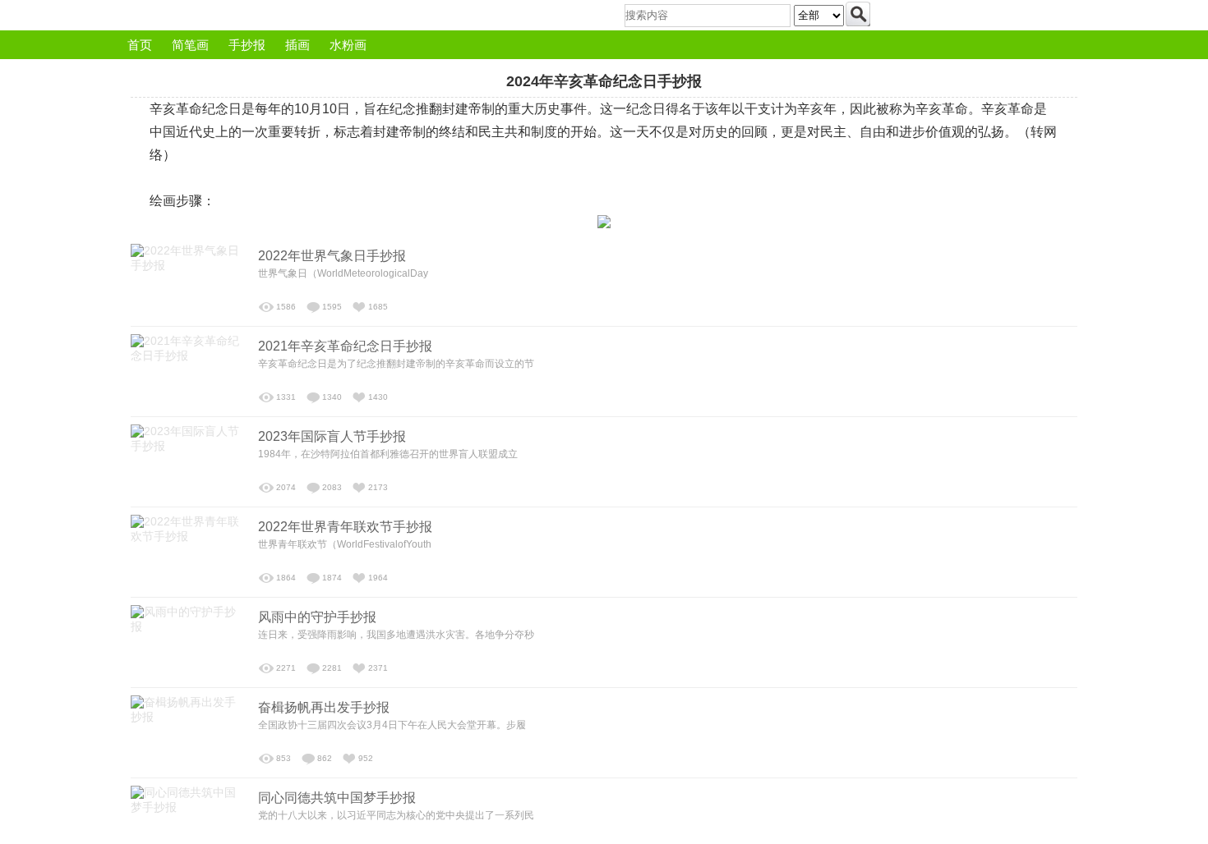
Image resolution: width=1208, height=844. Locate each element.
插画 (297, 45)
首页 (139, 45)
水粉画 (348, 45)
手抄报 (246, 45)
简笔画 (190, 45)
